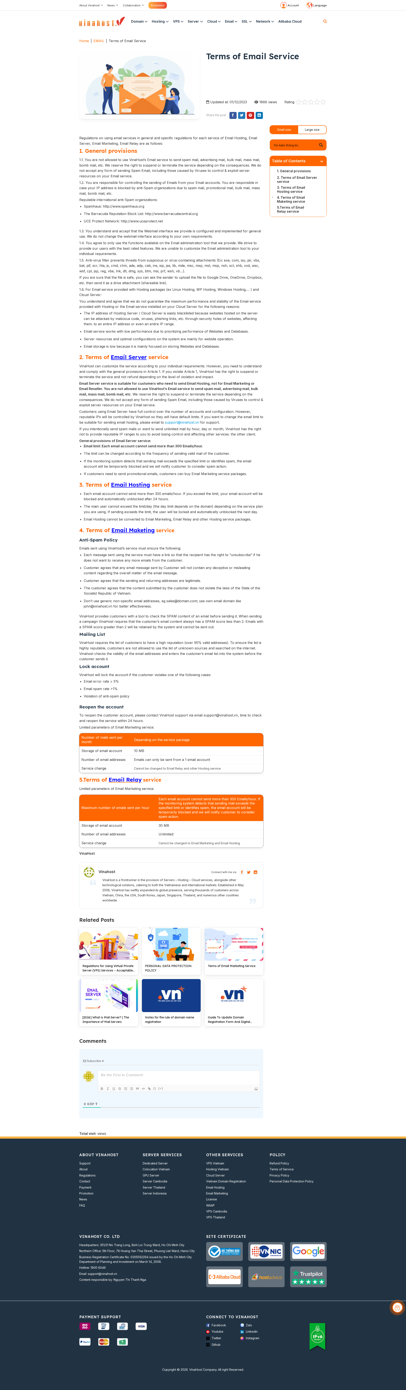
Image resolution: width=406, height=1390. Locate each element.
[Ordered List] (126, 1088)
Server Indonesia (155, 1193)
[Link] (149, 1088)
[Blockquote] (137, 1088)
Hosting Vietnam (217, 1169)
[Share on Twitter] (241, 115)
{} (154, 1088)
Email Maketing (133, 530)
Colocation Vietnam (156, 1169)
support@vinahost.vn (182, 422)
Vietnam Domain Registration (226, 1181)
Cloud (212, 21)
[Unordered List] (131, 1088)
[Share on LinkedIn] (259, 115)
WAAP (210, 1205)
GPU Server (151, 1175)
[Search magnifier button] (321, 145)
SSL (245, 21)
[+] (160, 1088)
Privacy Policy (279, 1175)
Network (263, 21)
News (111, 5)
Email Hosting (130, 484)
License (211, 1199)
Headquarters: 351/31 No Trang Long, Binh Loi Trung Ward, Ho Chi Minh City (131, 1245)
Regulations (87, 1175)
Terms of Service (282, 1169)
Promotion (157, 5)
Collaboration (132, 5)
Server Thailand (154, 1187)
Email (229, 21)
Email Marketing (217, 1193)
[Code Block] (143, 1088)
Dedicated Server (155, 1163)
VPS (176, 21)
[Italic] (108, 1088)
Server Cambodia (155, 1181)
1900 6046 (98, 1267)
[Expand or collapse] (321, 161)
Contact (84, 1181)
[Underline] (114, 1088)
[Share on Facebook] (233, 115)
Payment (85, 1187)
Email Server (129, 357)
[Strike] (120, 1088)
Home (84, 41)
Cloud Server (215, 1175)
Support (85, 1163)
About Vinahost (89, 5)
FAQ (82, 1205)
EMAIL (98, 41)
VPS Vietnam (215, 1163)
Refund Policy (279, 1163)
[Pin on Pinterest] (250, 115)
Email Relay (125, 779)
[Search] (325, 21)
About (83, 1169)
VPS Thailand (215, 1217)
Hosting (158, 21)
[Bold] (102, 1088)
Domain (137, 21)
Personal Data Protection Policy (292, 1181)
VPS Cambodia (216, 1211)
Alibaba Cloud (290, 21)
